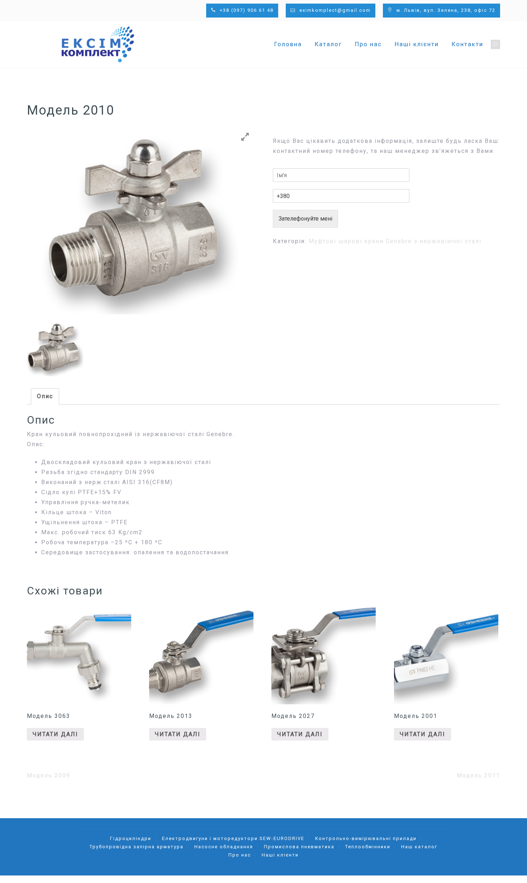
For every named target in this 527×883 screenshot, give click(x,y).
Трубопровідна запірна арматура (137, 846)
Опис (45, 396)
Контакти (467, 44)
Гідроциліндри (130, 838)
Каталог (328, 44)
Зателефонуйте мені (305, 218)
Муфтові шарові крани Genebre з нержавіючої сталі (395, 241)
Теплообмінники (367, 846)
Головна (288, 44)
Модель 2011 (478, 775)
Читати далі (55, 734)
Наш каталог (419, 846)
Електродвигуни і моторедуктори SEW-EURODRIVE (233, 838)
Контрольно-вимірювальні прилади (366, 838)
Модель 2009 (48, 775)
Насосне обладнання (223, 846)
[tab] (45, 396)
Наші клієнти (417, 44)
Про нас (368, 44)
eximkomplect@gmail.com (335, 10)
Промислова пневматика (299, 846)
